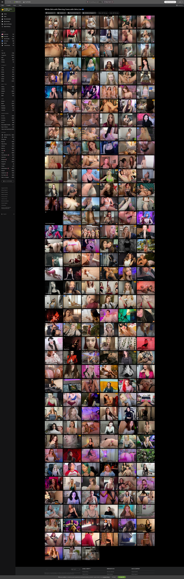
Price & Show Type (74, 13)
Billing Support (4, 190)
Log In (180, 2)
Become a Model (4, 201)
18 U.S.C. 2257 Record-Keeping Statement (6, 208)
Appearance (50, 13)
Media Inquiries (4, 194)
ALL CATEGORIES (8, 181)
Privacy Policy (4, 196)
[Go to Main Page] (9, 2)
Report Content (4, 192)
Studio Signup (4, 203)
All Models (3, 205)
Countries (62, 13)
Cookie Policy (106, 577)
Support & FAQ (4, 188)
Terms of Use (4, 198)
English (74, 569)
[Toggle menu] (2, 2)
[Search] (102, 2)
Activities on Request (89, 13)
